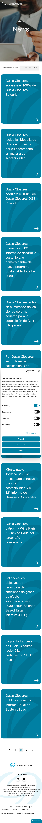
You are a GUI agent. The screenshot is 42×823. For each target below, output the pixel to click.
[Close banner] (39, 371)
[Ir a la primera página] (10, 750)
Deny (21, 450)
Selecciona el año (10, 68)
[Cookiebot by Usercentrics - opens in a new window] (26, 371)
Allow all (21, 439)
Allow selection (21, 445)
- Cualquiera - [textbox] (27, 68)
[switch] (37, 412)
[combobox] (29, 68)
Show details (31, 433)
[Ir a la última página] (32, 750)
